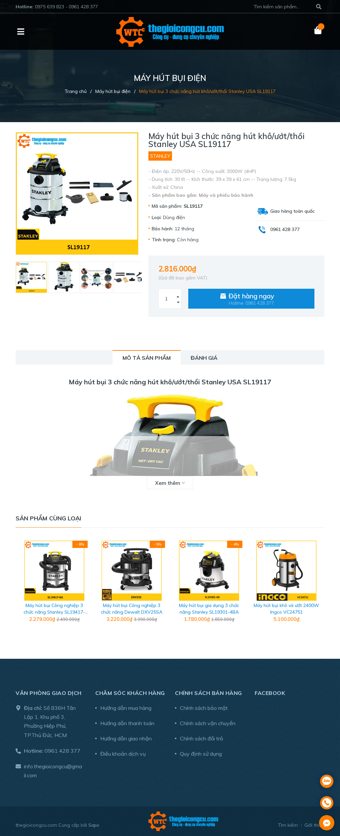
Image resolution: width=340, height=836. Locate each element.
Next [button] (319, 586)
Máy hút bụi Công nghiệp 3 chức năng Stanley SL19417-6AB (54, 611)
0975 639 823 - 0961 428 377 (66, 7)
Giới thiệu (314, 825)
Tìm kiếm (288, 825)
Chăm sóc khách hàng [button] (130, 693)
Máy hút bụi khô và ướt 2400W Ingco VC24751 (286, 608)
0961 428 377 (62, 750)
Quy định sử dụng (201, 753)
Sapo (93, 825)
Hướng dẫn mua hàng (125, 708)
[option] (29, 277)
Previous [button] (21, 586)
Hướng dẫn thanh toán (127, 723)
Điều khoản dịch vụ (123, 753)
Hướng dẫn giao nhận (126, 738)
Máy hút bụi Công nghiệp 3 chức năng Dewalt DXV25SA (131, 608)
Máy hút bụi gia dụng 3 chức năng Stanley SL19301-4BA (209, 608)
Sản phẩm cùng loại (48, 518)
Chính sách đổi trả (201, 738)
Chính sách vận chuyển (207, 723)
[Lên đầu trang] (327, 764)
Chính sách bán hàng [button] (208, 693)
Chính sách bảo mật (204, 708)
